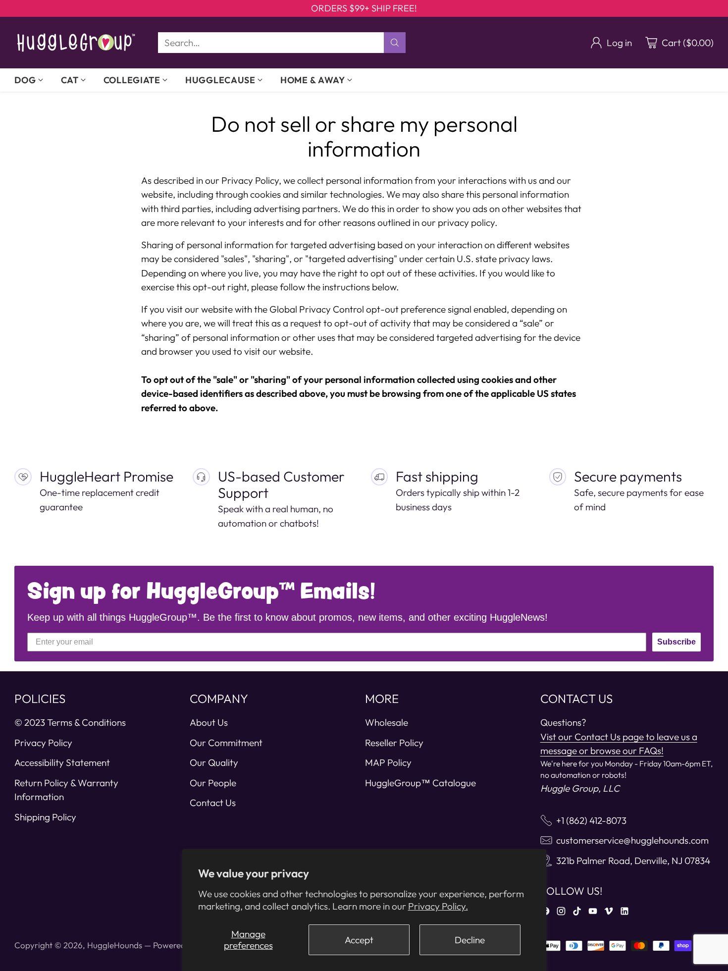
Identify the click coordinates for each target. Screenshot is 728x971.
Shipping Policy (45, 817)
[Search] (395, 42)
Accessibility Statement (62, 762)
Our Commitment (226, 743)
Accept (359, 940)
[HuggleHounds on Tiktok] (577, 913)
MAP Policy (388, 762)
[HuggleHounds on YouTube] (593, 913)
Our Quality (214, 762)
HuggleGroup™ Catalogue (420, 783)
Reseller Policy (394, 743)
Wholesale (386, 722)
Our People (213, 783)
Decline (470, 940)
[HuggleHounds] (76, 42)
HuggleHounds (114, 945)
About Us (209, 722)
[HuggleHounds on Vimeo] (609, 913)
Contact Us (213, 803)
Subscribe (676, 642)
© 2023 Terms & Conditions (70, 722)
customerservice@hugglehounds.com (632, 840)
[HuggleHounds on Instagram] (561, 913)
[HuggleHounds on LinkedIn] (624, 913)
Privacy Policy (43, 743)
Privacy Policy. (438, 906)
